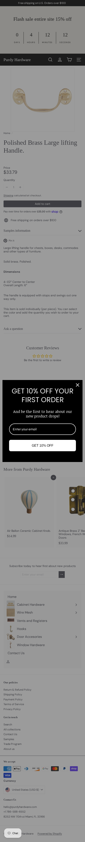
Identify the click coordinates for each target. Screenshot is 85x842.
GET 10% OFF (42, 445)
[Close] (78, 385)
